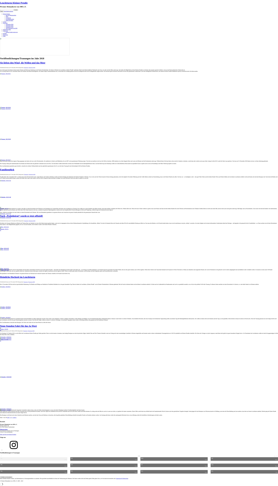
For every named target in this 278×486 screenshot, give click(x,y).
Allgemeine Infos (7, 29)
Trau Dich (5, 23)
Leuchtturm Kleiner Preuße (14, 3)
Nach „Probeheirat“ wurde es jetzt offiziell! (21, 216)
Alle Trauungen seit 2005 (11, 28)
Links (4, 36)
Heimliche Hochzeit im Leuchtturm (17, 277)
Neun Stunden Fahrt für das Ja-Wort (18, 326)
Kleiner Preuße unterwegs (12, 32)
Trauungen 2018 (32, 67)
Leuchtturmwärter (10, 19)
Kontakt (5, 33)
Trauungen (26, 67)
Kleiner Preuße (6, 14)
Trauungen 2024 (9, 27)
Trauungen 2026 (9, 24)
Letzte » (15, 417)
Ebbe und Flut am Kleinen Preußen (8, 434)
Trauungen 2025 (9, 25)
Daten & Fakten (9, 20)
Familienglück (7, 169)
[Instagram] (14, 450)
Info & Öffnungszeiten (11, 15)
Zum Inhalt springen (8, 11)
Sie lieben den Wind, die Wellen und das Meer (22, 62)
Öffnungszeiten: (4, 429)
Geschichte (8, 18)
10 (11, 417)
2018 (139, 456)
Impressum (5, 34)
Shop (7, 16)
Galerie (4, 21)
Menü (2, 11)
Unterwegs (5, 31)
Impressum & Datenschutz (122, 478)
